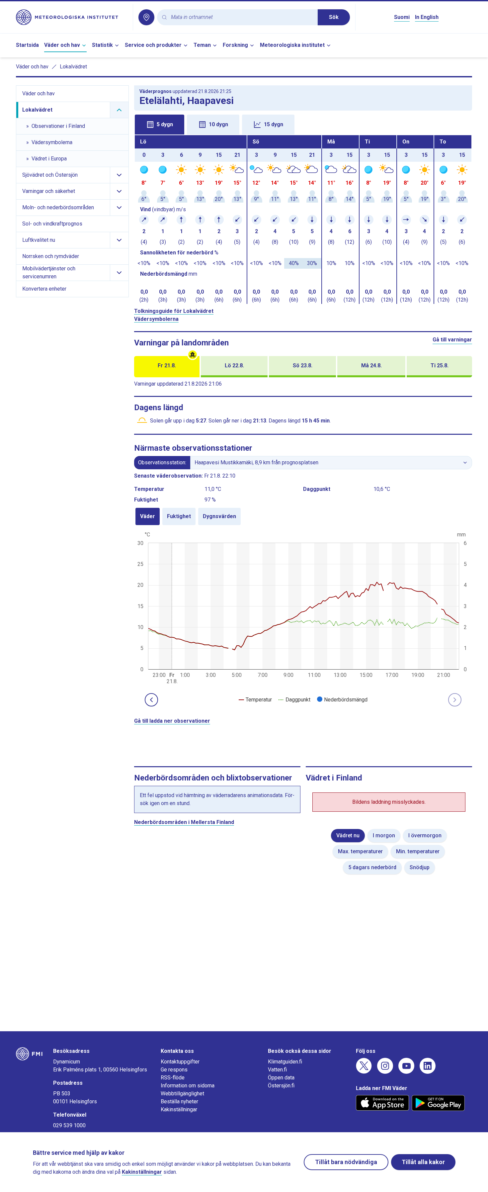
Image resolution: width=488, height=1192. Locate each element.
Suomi (402, 17)
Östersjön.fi (281, 1085)
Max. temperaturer (360, 851)
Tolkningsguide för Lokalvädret (173, 311)
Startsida (27, 45)
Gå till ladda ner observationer (172, 721)
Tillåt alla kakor (423, 1161)
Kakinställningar (179, 1109)
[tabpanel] (303, 220)
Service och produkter (153, 45)
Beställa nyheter (179, 1101)
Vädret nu (348, 835)
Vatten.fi (277, 1069)
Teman (202, 45)
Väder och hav (62, 45)
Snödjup (420, 867)
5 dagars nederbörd (372, 867)
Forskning (235, 45)
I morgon (384, 835)
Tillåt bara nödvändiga (346, 1161)
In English (427, 17)
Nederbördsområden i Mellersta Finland (184, 822)
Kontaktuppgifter (180, 1061)
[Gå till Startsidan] (71, 17)
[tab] (159, 125)
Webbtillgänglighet (182, 1093)
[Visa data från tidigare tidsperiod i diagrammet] (151, 699)
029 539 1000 (69, 1125)
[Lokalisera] (146, 17)
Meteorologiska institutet (292, 45)
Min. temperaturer (418, 851)
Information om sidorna (187, 1085)
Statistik (102, 45)
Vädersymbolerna (156, 319)
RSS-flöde (173, 1077)
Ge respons (174, 1069)
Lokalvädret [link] (73, 66)
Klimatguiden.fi (285, 1061)
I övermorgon (425, 835)
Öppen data (281, 1077)
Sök (334, 17)
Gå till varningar (452, 339)
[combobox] (242, 17)
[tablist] (303, 124)
